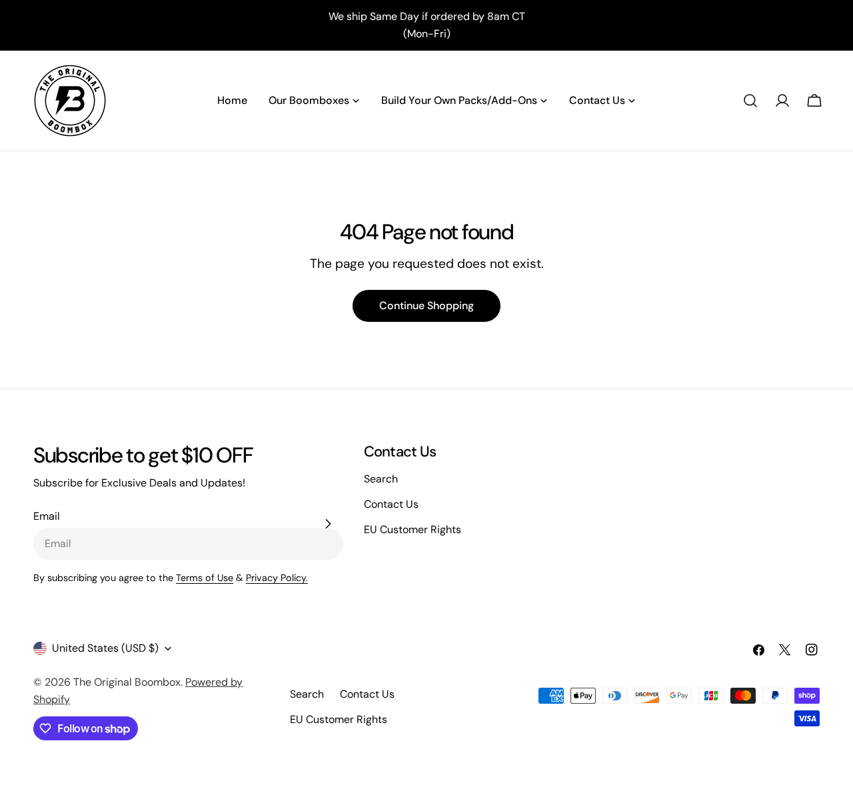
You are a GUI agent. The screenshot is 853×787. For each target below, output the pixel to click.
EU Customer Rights (412, 529)
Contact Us (391, 504)
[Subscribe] (328, 524)
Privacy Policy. (277, 578)
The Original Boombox (127, 682)
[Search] (750, 100)
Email (46, 516)
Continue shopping (426, 306)
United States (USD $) (105, 648)
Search (381, 479)
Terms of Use (204, 578)
